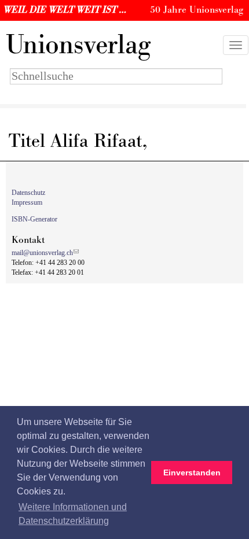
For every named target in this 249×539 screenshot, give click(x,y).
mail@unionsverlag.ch (42, 253)
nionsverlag (78, 45)
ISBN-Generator (34, 219)
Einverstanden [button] (192, 472)
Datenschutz (28, 193)
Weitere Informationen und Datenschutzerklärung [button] (73, 514)
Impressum (27, 202)
